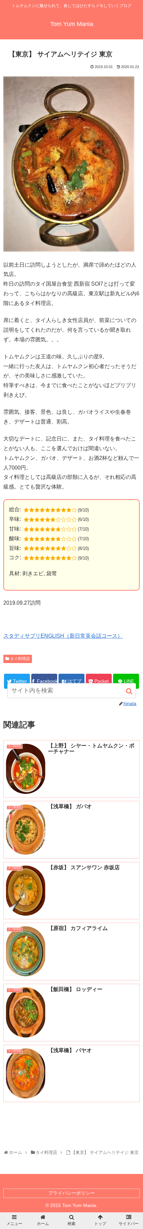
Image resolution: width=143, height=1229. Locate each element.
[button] (129, 691)
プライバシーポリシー (71, 1193)
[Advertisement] (71, 1122)
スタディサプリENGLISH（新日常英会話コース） (63, 636)
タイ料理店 (20, 658)
